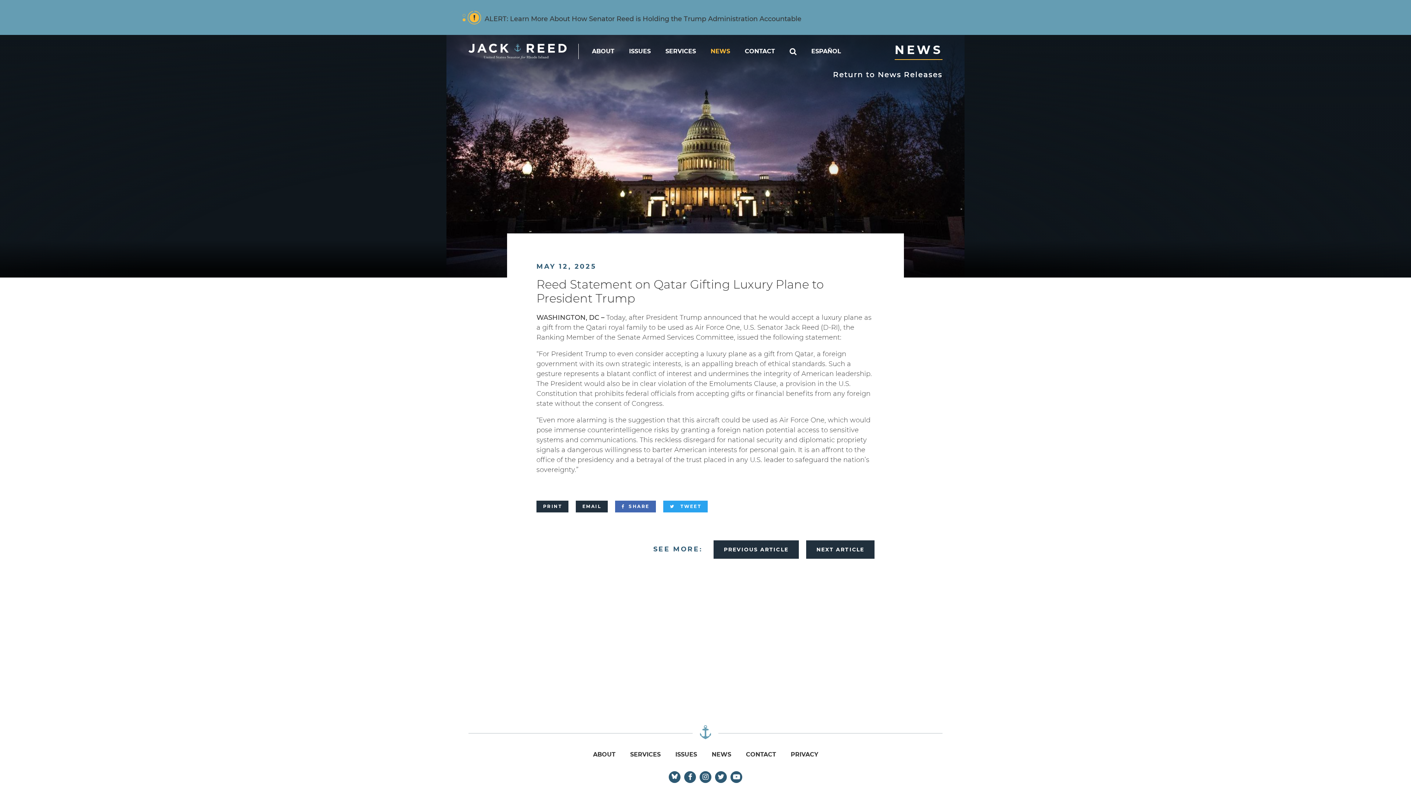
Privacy (804, 754)
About (603, 51)
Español (826, 51)
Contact (760, 51)
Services (680, 51)
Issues (640, 51)
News (720, 51)
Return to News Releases (888, 74)
